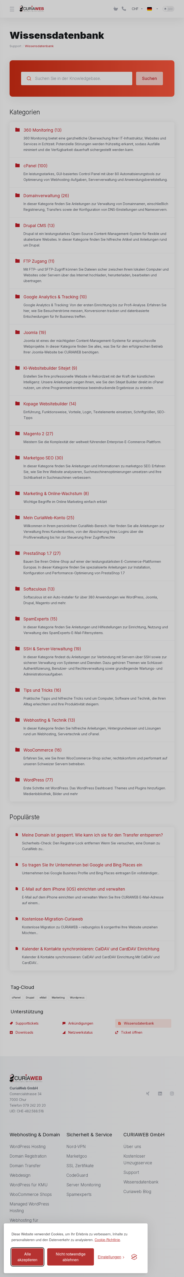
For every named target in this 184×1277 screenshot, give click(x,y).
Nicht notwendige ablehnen (71, 1256)
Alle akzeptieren (27, 1256)
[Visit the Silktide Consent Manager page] (134, 1257)
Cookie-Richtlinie (107, 1239)
